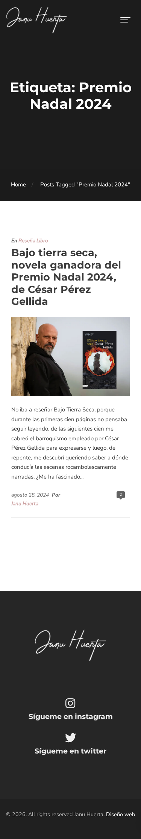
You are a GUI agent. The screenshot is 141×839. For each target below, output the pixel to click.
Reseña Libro (33, 240)
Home (18, 184)
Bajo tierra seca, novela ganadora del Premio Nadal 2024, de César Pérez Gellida (66, 277)
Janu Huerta (24, 503)
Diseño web (120, 814)
